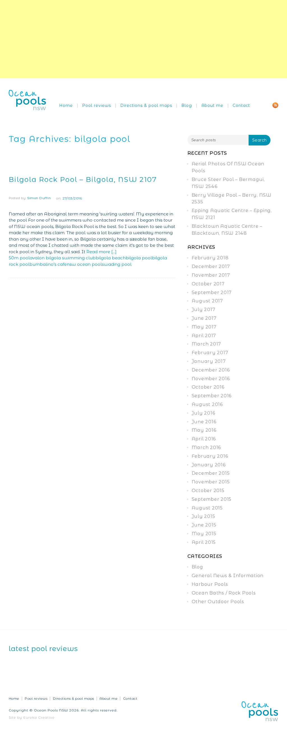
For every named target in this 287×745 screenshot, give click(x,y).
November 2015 (211, 482)
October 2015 (208, 490)
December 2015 (211, 473)
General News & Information (228, 575)
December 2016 (211, 370)
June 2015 (204, 525)
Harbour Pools (210, 584)
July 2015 (203, 516)
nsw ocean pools (85, 264)
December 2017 (211, 266)
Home (66, 105)
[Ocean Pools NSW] (28, 99)
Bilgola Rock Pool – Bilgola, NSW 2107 (83, 179)
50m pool (19, 257)
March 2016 (206, 447)
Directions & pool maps (146, 105)
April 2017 (204, 335)
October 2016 (208, 387)
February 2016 (210, 456)
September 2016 (212, 395)
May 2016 (204, 430)
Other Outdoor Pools (218, 601)
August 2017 (207, 301)
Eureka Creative (39, 717)
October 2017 (208, 283)
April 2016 (204, 438)
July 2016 (203, 413)
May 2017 (204, 327)
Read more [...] (101, 251)
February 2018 (210, 257)
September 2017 (212, 292)
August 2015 (207, 508)
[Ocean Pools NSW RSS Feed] (275, 104)
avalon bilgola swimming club (63, 257)
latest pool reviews (43, 649)
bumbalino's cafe (48, 264)
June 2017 (204, 318)
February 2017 (210, 352)
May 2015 (204, 533)
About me (212, 105)
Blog (186, 105)
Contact (241, 105)
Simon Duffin (39, 198)
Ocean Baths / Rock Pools (224, 593)
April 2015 (204, 542)
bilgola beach (111, 257)
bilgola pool (139, 257)
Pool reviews (96, 105)
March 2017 (206, 344)
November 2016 (211, 378)
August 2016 (207, 404)
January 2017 (209, 361)
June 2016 (204, 421)
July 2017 (204, 309)
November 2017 (211, 275)
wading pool (117, 264)
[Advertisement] (143, 39)
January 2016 (209, 464)
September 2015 (212, 499)
